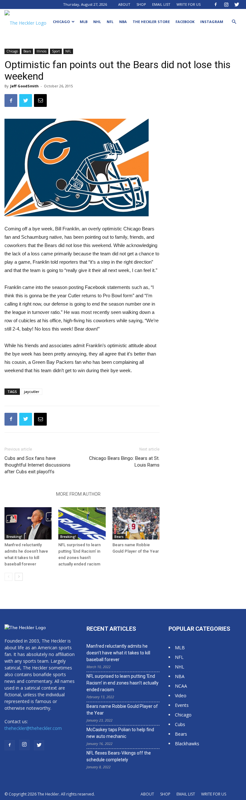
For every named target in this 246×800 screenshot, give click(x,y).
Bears (27, 51)
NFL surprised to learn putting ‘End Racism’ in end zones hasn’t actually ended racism (122, 683)
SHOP (141, 4)
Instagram (211, 21)
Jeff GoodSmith (24, 86)
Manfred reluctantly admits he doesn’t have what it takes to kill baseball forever (118, 653)
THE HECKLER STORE (151, 21)
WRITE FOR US (188, 4)
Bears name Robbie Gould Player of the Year (122, 710)
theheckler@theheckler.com (33, 728)
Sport (56, 51)
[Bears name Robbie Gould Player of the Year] (136, 523)
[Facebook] (215, 4)
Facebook (185, 21)
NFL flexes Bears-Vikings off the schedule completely (118, 756)
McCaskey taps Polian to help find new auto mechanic (120, 733)
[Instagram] (226, 4)
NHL (97, 21)
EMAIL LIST (161, 4)
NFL (110, 21)
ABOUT (124, 4)
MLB (83, 21)
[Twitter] (237, 4)
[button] (234, 22)
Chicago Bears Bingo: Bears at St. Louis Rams (124, 461)
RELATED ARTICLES (28, 494)
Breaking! (14, 536)
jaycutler (31, 391)
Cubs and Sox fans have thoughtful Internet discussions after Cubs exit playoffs (37, 465)
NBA (123, 21)
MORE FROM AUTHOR (78, 494)
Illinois (41, 51)
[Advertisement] (207, 126)
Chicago (61, 21)
